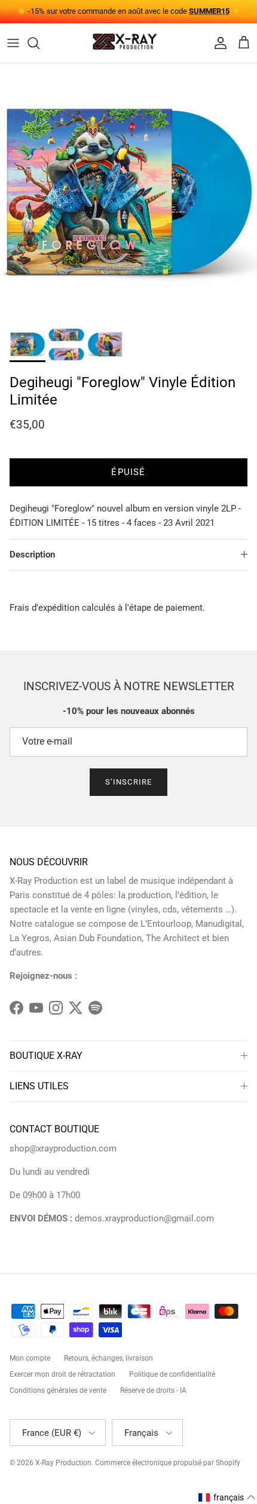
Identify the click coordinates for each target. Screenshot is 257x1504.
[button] (227, 1497)
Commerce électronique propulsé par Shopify (167, 1463)
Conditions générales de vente (58, 1390)
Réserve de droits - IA (153, 1390)
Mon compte (30, 1358)
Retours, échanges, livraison (108, 1358)
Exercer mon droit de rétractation (62, 1374)
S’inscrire (128, 781)
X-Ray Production (63, 1463)
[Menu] (13, 43)
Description (32, 554)
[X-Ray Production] (128, 43)
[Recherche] (39, 43)
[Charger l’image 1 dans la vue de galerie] (128, 191)
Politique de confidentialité (172, 1374)
